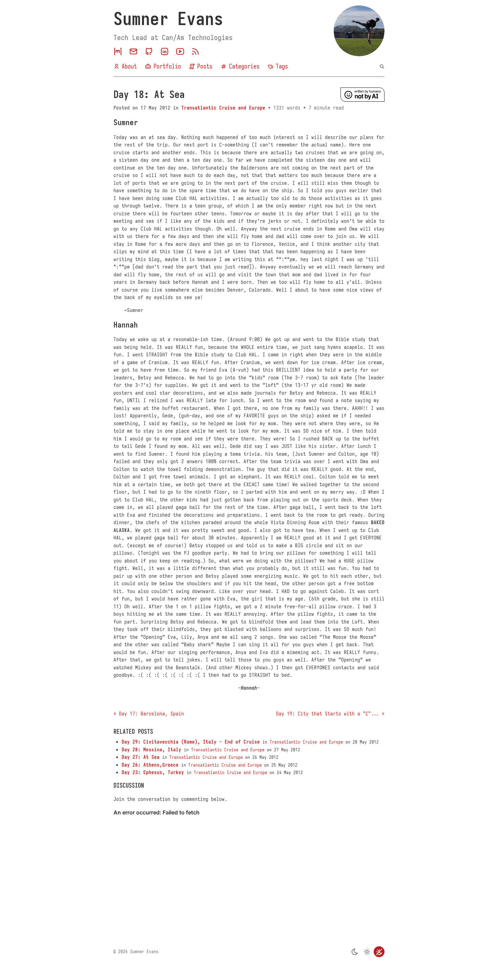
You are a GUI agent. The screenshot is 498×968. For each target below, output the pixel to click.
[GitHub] (149, 51)
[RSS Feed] (195, 51)
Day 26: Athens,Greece (150, 765)
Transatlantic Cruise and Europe (223, 108)
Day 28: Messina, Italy (151, 750)
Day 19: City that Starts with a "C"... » (330, 714)
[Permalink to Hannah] (144, 325)
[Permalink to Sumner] (144, 122)
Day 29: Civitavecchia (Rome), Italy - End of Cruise (191, 742)
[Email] (133, 51)
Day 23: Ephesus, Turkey (153, 772)
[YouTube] (180, 51)
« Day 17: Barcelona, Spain (148, 714)
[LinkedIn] (164, 51)
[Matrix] (117, 51)
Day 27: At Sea (141, 757)
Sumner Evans (168, 19)
